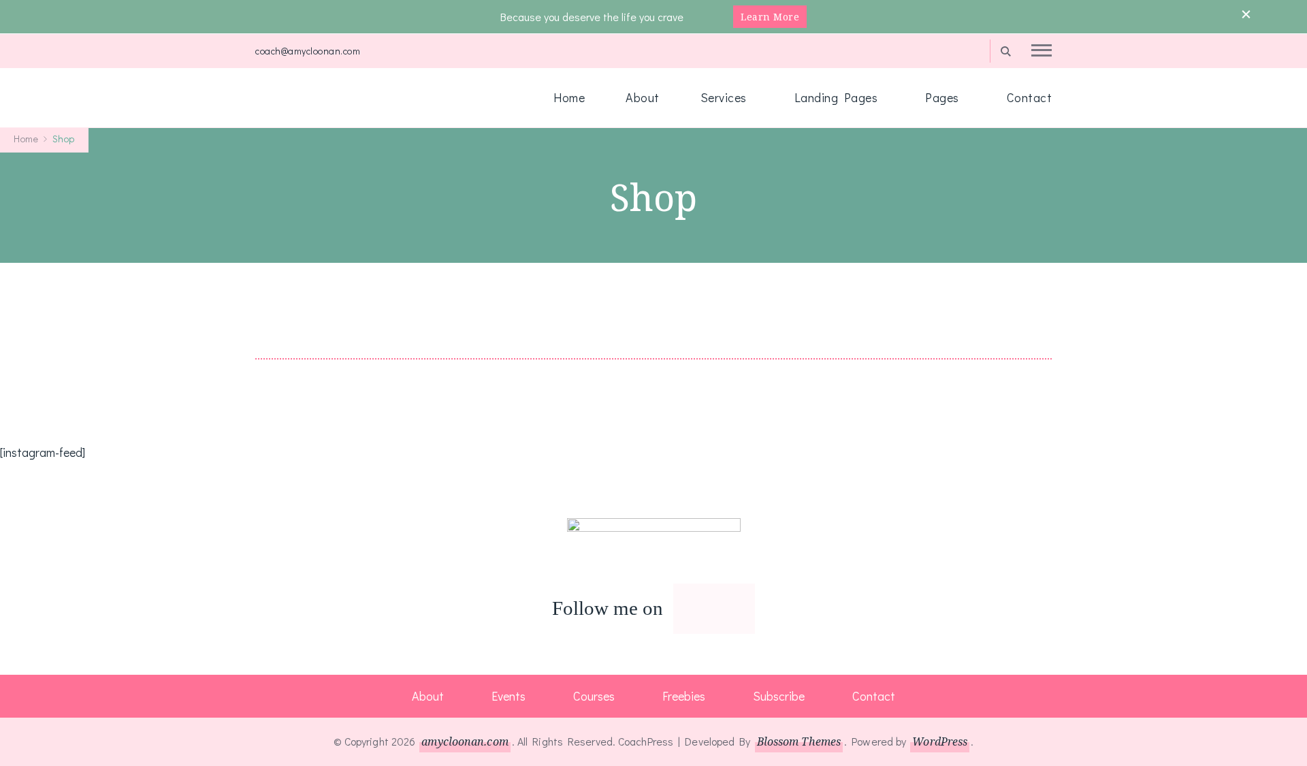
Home (569, 97)
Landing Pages (836, 97)
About (643, 97)
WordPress (939, 741)
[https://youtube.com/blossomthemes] (741, 609)
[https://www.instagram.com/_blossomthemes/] (686, 609)
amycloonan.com (464, 741)
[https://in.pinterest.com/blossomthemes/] (700, 609)
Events (508, 696)
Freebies (683, 696)
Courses (594, 696)
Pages (942, 97)
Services (723, 97)
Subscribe (779, 696)
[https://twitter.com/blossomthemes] (714, 609)
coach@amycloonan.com (307, 50)
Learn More (770, 16)
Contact (1029, 97)
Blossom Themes (799, 741)
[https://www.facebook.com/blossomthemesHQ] (727, 609)
